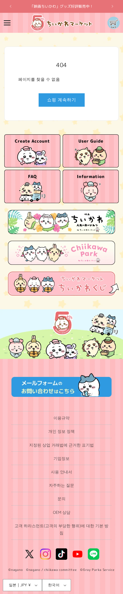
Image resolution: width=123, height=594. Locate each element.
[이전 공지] (10, 6)
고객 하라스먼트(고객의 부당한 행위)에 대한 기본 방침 (61, 529)
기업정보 (61, 458)
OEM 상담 (61, 512)
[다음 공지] (112, 6)
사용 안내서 (61, 471)
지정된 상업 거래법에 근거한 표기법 (61, 445)
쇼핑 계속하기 (61, 100)
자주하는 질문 (61, 485)
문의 (61, 498)
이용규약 (61, 418)
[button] (7, 23)
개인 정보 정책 (61, 431)
